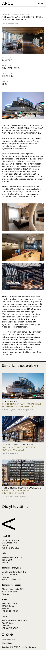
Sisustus (23, 496)
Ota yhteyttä (13, 506)
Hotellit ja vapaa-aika (10, 24)
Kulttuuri (5, 410)
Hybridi (12, 410)
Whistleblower (7, 643)
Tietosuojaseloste (8, 639)
